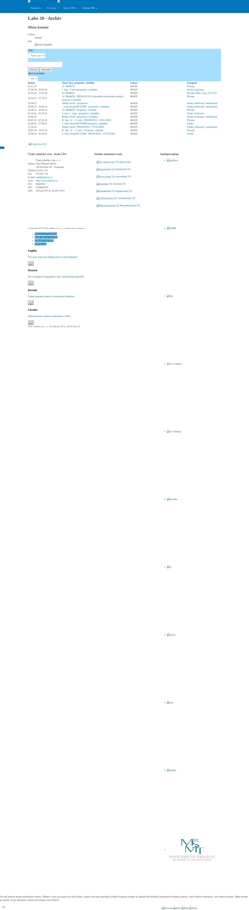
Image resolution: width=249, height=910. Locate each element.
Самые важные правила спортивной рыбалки (51, 296)
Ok (3, 907)
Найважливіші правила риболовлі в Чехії (49, 316)
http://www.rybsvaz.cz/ (47, 180)
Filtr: (31, 50)
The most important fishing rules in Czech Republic (53, 257)
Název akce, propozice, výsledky (78, 83)
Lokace (134, 83)
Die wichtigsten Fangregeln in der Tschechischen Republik (56, 276)
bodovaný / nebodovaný (206, 103)
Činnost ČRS (89, 8)
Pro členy (52, 8)
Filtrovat (33, 69)
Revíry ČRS (70, 8)
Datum (31, 83)
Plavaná (190, 86)
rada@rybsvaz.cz (44, 177)
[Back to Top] (2, 148)
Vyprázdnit (46, 69)
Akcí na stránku (36, 73)
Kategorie (192, 83)
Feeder (190, 89)
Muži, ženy (201, 93)
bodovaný (199, 89)
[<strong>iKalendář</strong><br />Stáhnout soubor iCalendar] (37, 144)
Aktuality (35, 8)
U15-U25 (212, 93)
